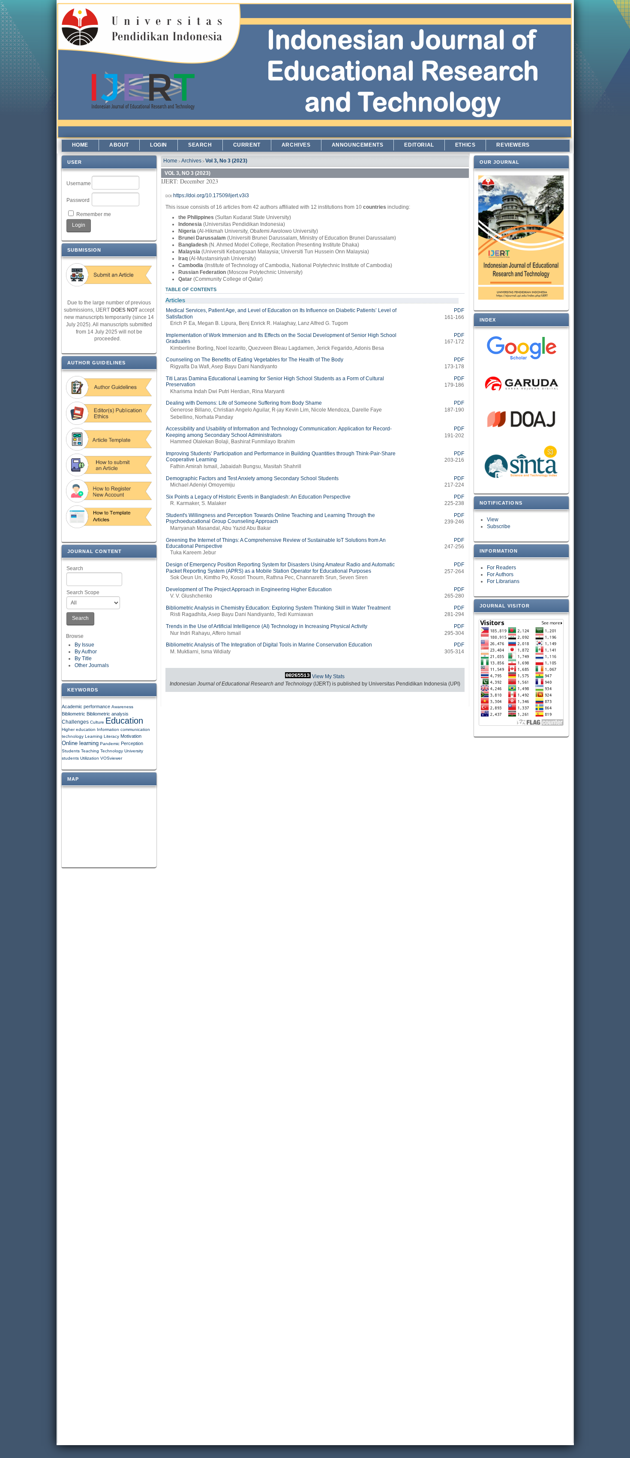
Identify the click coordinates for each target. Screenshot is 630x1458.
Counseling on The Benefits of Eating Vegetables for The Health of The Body (254, 360)
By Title (83, 658)
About (119, 145)
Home (80, 145)
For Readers (501, 568)
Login (158, 145)
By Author (86, 652)
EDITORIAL (419, 145)
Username (78, 183)
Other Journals (92, 665)
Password (78, 200)
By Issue (84, 645)
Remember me (93, 214)
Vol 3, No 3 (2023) (226, 161)
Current (247, 145)
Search (74, 568)
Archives (296, 145)
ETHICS (465, 145)
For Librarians (503, 581)
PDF (459, 310)
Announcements (358, 145)
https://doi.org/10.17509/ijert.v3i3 (211, 195)
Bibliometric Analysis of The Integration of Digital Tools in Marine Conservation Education (269, 645)
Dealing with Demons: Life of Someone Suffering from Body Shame (244, 403)
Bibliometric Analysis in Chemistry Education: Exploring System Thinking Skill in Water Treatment (278, 608)
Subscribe (498, 526)
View (492, 520)
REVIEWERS (512, 145)
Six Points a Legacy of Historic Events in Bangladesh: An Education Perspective (258, 497)
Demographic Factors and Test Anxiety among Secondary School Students (252, 478)
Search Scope (82, 592)
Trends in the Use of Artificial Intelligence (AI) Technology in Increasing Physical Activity (266, 626)
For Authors (500, 574)
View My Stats (328, 676)
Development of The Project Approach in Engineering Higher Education (249, 589)
